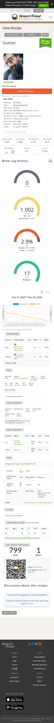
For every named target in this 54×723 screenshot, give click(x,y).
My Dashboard (39, 668)
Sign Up (43, 5)
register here (26, 603)
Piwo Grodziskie (20, 105)
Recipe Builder (39, 657)
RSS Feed (49, 718)
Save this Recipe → (27, 91)
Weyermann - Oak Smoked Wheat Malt (19, 348)
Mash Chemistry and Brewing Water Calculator (22, 538)
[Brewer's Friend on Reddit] (40, 644)
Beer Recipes (14, 681)
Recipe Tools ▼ (13, 35)
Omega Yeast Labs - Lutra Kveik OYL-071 (20, 464)
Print (45, 35)
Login (27, 10)
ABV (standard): (33, 139)
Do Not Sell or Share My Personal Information (27, 720)
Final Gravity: (20, 139)
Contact (39, 677)
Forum (14, 665)
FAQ (13, 668)
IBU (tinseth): (47, 139)
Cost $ (45, 148)
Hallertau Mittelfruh (21, 378)
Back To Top (9, 613)
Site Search (14, 677)
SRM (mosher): (9, 148)
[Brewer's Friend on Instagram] (29, 644)
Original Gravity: (6, 139)
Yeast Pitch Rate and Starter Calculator (38, 503)
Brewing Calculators (39, 665)
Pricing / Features (39, 685)
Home (14, 657)
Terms (43, 718)
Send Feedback (35, 718)
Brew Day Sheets (39, 661)
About (39, 681)
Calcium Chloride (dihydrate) (18, 442)
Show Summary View (14, 396)
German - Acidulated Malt (19, 357)
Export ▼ (32, 35)
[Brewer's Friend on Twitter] (36, 644)
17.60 (45, 151)
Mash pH (27, 148)
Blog (14, 661)
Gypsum (17, 450)
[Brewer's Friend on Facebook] (32, 644)
